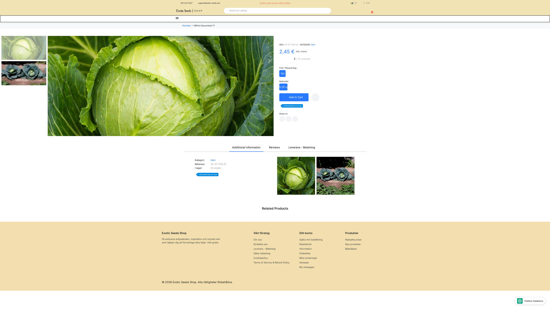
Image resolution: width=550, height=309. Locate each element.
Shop (198, 10)
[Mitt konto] (361, 11)
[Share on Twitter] (288, 119)
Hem (313, 44)
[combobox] (277, 11)
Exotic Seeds (183, 10)
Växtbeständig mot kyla (292, 106)
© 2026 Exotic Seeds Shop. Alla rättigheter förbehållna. (197, 282)
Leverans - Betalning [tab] (301, 147)
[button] (371, 11)
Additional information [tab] (246, 147)
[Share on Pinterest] (295, 119)
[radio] (282, 73)
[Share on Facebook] (282, 119)
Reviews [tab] (274, 147)
